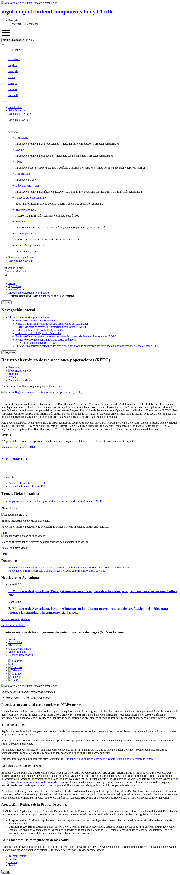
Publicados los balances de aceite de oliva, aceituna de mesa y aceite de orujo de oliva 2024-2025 (62, 567)
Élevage (19, 149)
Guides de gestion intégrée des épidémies (38, 333)
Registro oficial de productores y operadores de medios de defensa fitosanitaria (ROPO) (56, 501)
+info (4, 532)
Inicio (11, 283)
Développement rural (27, 185)
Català (11, 77)
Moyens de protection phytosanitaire (28, 292)
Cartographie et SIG (26, 233)
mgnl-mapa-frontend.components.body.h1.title (57, 11)
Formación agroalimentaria (30, 245)
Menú (29, 39)
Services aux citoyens (20, 260)
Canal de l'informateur (20, 654)
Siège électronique (25, 209)
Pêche (18, 161)
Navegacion (9, 352)
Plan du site (14, 645)
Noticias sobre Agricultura (15, 619)
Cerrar (6, 871)
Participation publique (20, 257)
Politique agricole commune (30, 197)
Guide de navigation (19, 648)
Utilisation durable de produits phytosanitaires (40, 330)
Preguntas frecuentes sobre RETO (27, 482)
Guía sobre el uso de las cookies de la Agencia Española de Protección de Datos (108, 758)
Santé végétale (16, 289)
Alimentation (22, 173)
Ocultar (6, 302)
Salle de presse (16, 110)
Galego (12, 83)
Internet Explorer (17, 855)
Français (13, 71)
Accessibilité (15, 642)
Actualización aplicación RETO (20, 447)
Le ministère (15, 107)
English (12, 65)
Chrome (12, 862)
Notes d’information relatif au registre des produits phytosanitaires (51, 323)
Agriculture (21, 137)
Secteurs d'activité (18, 113)
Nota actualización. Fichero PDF (26, 486)
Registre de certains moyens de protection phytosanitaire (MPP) (50, 326)
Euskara (12, 89)
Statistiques (21, 221)
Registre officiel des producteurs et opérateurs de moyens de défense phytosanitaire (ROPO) (66, 336)
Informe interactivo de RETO (38, 342)
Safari (11, 865)
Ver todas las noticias (13, 625)
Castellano (14, 59)
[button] (90, 40)
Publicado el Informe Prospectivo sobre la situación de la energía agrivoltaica (51, 570)
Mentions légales (17, 651)
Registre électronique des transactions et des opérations (45, 339)
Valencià (13, 95)
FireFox (12, 859)
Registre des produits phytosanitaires (35, 320)
